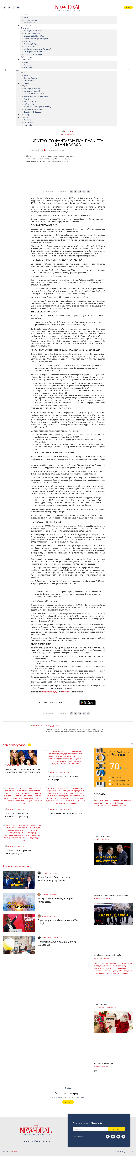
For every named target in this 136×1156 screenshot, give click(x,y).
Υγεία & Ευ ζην (29, 46)
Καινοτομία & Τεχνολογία (33, 52)
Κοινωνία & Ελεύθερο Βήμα (34, 36)
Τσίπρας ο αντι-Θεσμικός (102, 836)
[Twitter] (9, 7)
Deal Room (26, 25)
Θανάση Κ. (66, 692)
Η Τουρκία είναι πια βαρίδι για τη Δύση (65, 813)
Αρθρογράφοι (27, 57)
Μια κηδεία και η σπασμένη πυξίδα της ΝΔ (107, 955)
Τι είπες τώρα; (29, 65)
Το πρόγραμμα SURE (101, 1004)
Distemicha (14, 1151)
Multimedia (28, 67)
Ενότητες (25, 28)
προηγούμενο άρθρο (49, 692)
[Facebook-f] (4, 7)
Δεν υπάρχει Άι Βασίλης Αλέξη (104, 1063)
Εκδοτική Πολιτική (30, 20)
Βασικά (24, 15)
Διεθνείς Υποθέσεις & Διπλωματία (36, 39)
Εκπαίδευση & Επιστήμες (33, 54)
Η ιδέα (26, 18)
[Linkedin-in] (18, 7)
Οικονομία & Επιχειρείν (32, 33)
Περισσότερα (26, 59)
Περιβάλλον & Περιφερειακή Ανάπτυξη (38, 49)
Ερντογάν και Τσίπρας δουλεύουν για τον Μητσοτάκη (111, 895)
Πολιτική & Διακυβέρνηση (33, 31)
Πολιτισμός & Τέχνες (31, 44)
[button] (66, 70)
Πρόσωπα (27, 62)
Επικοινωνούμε (29, 23)
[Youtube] (13, 7)
